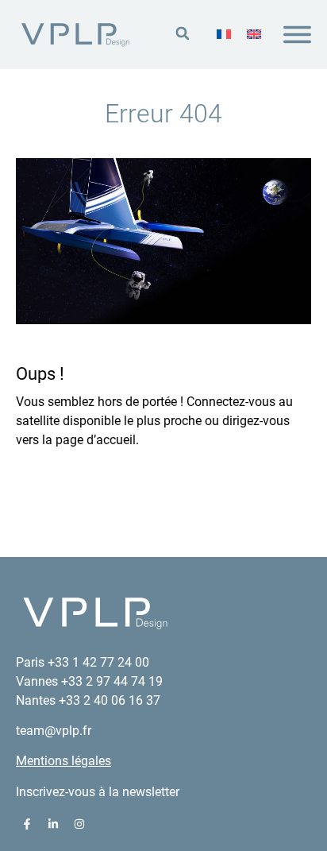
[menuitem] (224, 34)
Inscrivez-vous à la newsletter (97, 791)
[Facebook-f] (27, 824)
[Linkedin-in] (53, 824)
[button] (182, 33)
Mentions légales (63, 760)
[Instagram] (79, 824)
